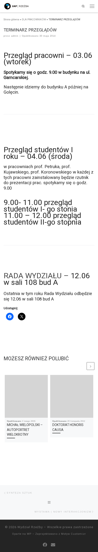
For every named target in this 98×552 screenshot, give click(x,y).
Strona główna (11, 19)
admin (14, 36)
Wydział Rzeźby (30, 527)
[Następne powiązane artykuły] (90, 366)
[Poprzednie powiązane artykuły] (82, 366)
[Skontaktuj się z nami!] (53, 545)
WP (29, 533)
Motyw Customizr (73, 533)
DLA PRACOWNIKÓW (34, 19)
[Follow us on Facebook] (45, 545)
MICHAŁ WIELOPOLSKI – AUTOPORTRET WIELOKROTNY (25, 429)
